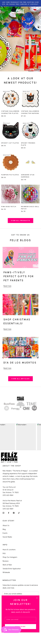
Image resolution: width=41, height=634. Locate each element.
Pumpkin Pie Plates (10, 175)
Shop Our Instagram (10, 557)
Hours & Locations (9, 550)
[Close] (37, 598)
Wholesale (6, 572)
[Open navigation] (3, 11)
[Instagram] (3, 512)
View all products (20, 220)
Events (5, 533)
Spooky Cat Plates (10, 143)
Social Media (7, 537)
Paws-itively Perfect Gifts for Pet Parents (18, 276)
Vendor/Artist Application (12, 569)
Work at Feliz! (7, 565)
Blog (4, 529)
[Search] (34, 11)
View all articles (20, 379)
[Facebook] (8, 512)
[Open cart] (38, 11)
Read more (7, 286)
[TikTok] (19, 512)
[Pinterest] (14, 512)
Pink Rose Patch (8, 206)
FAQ (4, 553)
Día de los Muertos (20, 362)
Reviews (5, 561)
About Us (6, 525)
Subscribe (20, 626)
